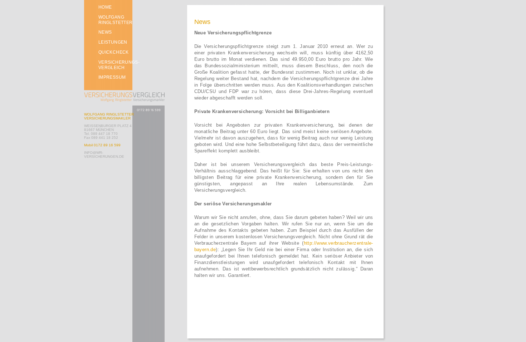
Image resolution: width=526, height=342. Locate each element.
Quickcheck (113, 52)
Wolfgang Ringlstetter (115, 20)
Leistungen (112, 42)
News (105, 32)
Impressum (112, 77)
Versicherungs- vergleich (119, 65)
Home (105, 7)
